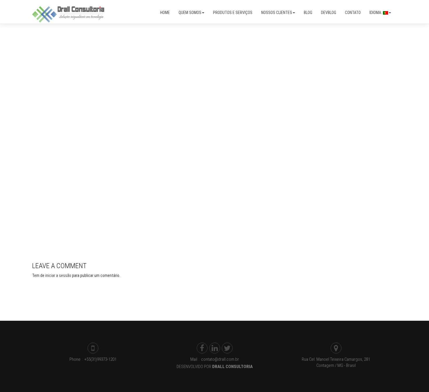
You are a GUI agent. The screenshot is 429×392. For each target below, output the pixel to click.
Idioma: (376, 12)
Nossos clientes (276, 12)
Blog (308, 12)
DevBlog (328, 12)
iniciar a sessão (58, 275)
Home (165, 12)
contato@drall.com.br (220, 359)
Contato (353, 12)
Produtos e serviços (232, 12)
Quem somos (190, 12)
